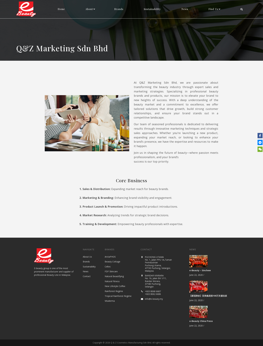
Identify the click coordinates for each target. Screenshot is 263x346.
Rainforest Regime (114, 291)
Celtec (108, 266)
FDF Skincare (111, 271)
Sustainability (89, 266)
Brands (86, 261)
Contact (87, 276)
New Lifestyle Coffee (115, 286)
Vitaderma (110, 300)
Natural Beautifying (114, 276)
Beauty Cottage (112, 261)
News (85, 271)
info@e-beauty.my (154, 298)
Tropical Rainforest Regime (118, 296)
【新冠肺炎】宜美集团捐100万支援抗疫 (208, 295)
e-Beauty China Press (201, 321)
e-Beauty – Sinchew (200, 270)
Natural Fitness (112, 281)
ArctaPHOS (110, 256)
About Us (87, 256)
